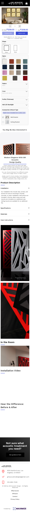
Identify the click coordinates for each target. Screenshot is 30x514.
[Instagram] (10, 503)
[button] (26, 3)
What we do (15, 491)
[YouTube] (20, 503)
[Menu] (2, 3)
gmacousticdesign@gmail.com (18, 477)
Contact (15, 496)
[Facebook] (13, 503)
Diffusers (15, 493)
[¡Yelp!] (16, 503)
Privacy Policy (15, 499)
